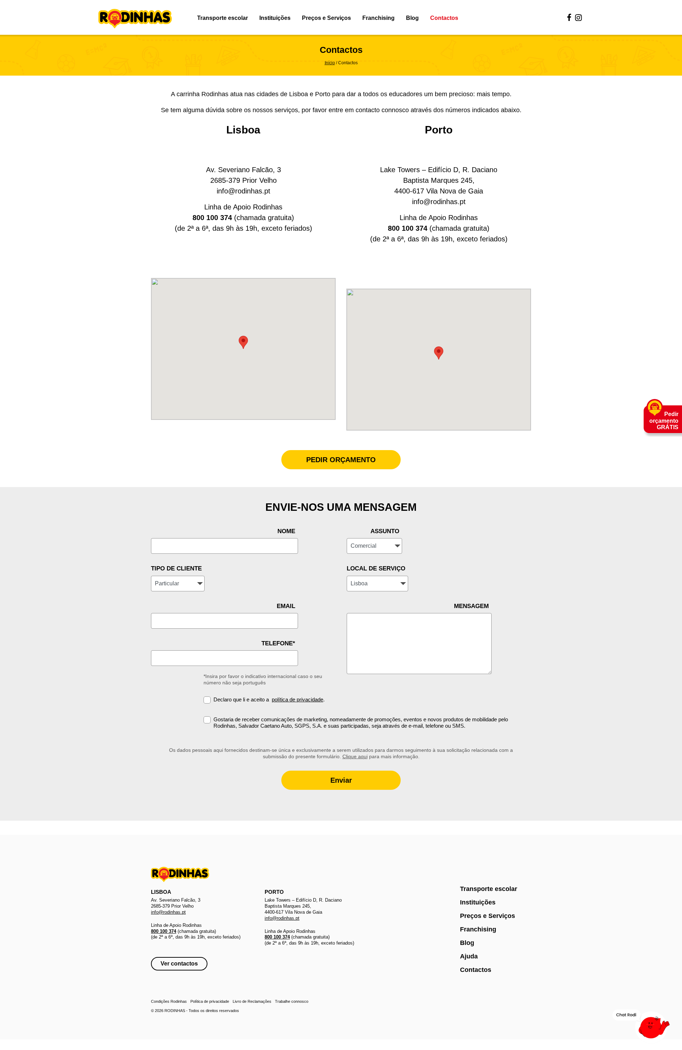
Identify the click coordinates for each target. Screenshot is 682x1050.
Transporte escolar (222, 18)
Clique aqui (355, 756)
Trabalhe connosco (291, 1001)
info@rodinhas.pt (243, 191)
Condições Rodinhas (169, 1001)
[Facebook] (569, 18)
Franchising (378, 18)
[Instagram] (578, 18)
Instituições (275, 18)
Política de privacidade (209, 1001)
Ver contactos (179, 964)
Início (330, 62)
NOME (286, 531)
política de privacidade (297, 699)
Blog (412, 18)
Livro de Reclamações (252, 1001)
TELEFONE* (278, 643)
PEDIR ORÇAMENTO (341, 460)
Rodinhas (135, 19)
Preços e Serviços (326, 18)
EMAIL (286, 606)
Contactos (444, 18)
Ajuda (469, 956)
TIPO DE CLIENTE (176, 568)
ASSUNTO (384, 531)
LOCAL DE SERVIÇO (376, 568)
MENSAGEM (471, 606)
